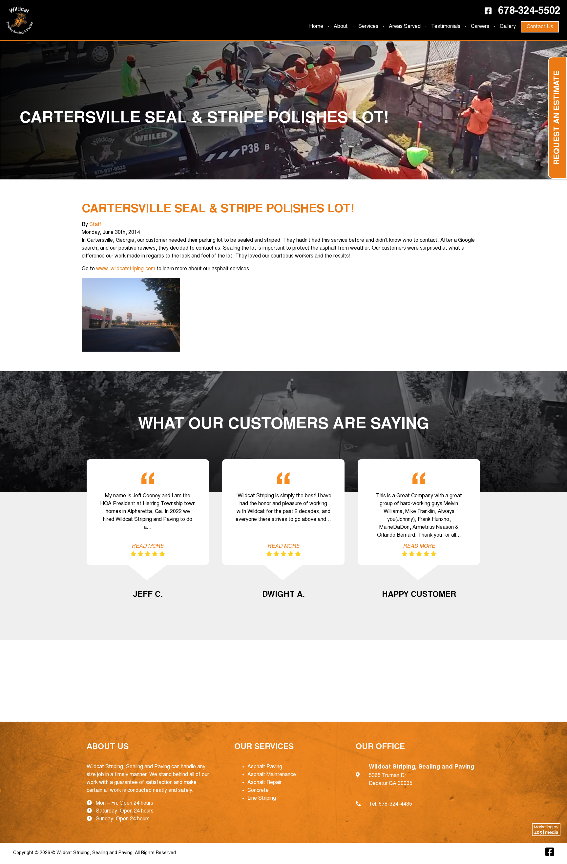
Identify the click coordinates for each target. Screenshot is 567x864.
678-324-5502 (529, 11)
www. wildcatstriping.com (125, 269)
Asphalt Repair (264, 782)
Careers (480, 26)
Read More (148, 546)
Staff (95, 224)
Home (316, 26)
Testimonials (445, 26)
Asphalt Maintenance (271, 774)
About (341, 26)
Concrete (258, 790)
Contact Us (540, 27)
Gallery (508, 26)
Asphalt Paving (264, 767)
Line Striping (261, 798)
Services (368, 26)
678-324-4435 (395, 804)
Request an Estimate (557, 118)
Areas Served (405, 26)
